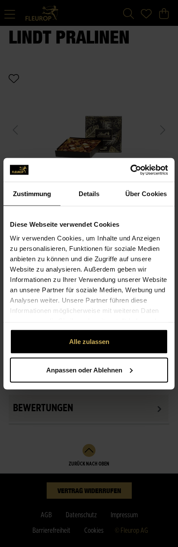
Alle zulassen (89, 341)
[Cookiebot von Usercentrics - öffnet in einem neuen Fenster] (130, 169)
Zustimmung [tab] (32, 193)
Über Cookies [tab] (146, 193)
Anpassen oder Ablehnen (84, 369)
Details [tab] (89, 193)
